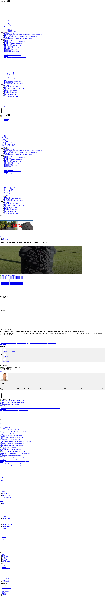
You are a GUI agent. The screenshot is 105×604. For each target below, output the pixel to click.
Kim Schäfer (16, 244)
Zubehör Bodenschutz (10, 20)
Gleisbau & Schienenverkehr (12, 67)
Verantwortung (4, 558)
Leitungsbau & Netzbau (11, 70)
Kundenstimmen (5, 507)
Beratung (3, 484)
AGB (3, 539)
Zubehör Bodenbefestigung (11, 31)
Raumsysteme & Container (11, 71)
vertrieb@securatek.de (11, 106)
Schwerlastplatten (10, 16)
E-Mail (1, 372)
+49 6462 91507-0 (3, 106)
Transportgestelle (9, 19)
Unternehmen (4, 516)
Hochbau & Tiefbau (10, 68)
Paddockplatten (9, 30)
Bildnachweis (4, 532)
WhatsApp (2, 371)
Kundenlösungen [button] (5, 148)
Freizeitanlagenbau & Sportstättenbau (13, 64)
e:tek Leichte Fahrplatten (13, 12)
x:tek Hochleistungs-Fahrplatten (14, 14)
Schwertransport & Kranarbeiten (12, 73)
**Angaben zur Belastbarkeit (7, 524)
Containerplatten (9, 25)
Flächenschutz (9, 18)
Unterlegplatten (9, 22)
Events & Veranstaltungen (11, 63)
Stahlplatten (9, 17)
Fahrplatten (6, 120)
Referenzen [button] (4, 196)
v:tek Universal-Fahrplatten (13, 13)
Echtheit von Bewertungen (6, 497)
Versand (3, 491)
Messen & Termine (5, 486)
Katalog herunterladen (6, 518)
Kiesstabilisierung (10, 28)
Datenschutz (4, 528)
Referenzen (4, 79)
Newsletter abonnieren (4, 476)
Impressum (4, 537)
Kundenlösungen (5, 32)
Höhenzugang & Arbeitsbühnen (12, 69)
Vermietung (4, 39)
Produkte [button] (3, 118)
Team (3, 503)
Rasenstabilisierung (10, 27)
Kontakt (3, 84)
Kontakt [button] (3, 201)
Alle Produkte (4, 147)
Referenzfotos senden (6, 495)
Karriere (3, 505)
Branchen (4, 58)
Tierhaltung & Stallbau (10, 76)
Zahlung (3, 489)
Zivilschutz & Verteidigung (11, 78)
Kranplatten (9, 24)
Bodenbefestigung (7, 26)
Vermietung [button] (4, 155)
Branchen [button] (4, 174)
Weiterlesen (2, 245)
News (3, 482)
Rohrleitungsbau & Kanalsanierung (13, 72)
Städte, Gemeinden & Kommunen (12, 74)
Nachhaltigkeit (4, 514)
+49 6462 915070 (3, 370)
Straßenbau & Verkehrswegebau (12, 75)
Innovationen (4, 509)
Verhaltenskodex (5, 570)
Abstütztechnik (7, 21)
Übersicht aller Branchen (8, 59)
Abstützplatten (9, 23)
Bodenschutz (6, 119)
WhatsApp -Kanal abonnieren (5, 477)
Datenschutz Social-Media (6, 526)
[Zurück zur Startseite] (10, 1)
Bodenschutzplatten (10, 15)
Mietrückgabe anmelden (6, 493)
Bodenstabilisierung (10, 29)
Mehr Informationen (3, 236)
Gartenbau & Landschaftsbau (12, 65)
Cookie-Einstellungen (6, 530)
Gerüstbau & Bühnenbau (11, 66)
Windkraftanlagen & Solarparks (12, 77)
